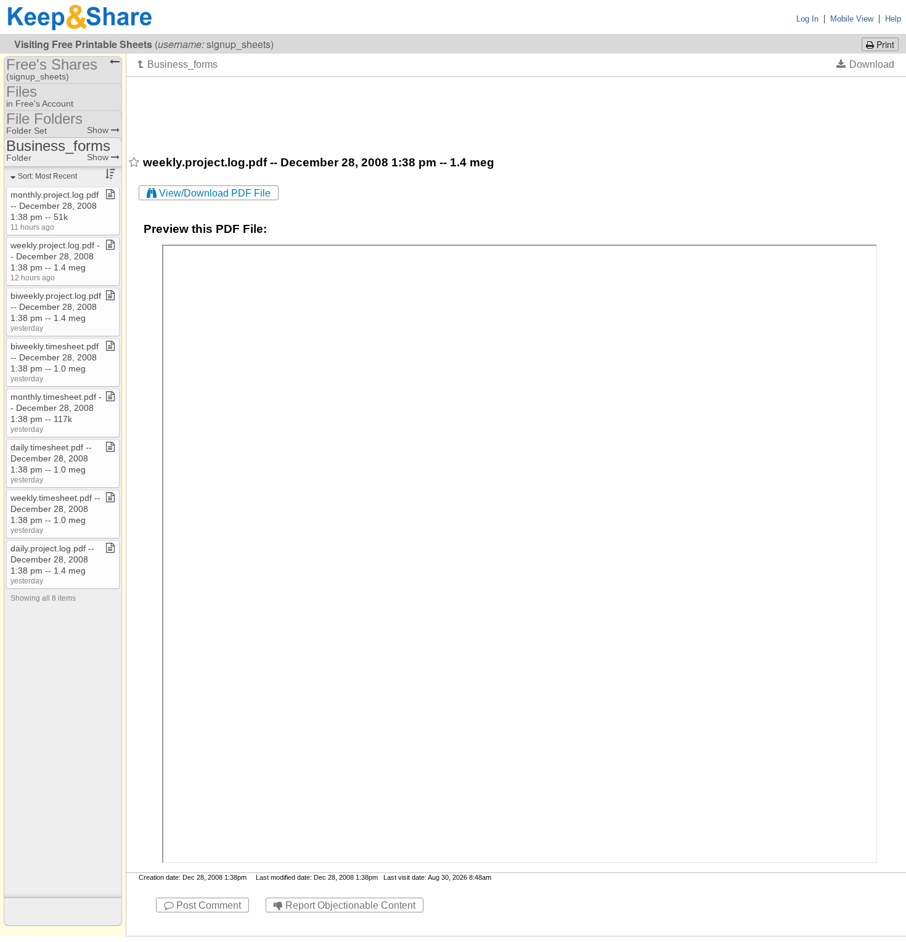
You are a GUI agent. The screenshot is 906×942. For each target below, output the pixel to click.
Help (893, 18)
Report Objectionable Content (349, 905)
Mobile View (851, 18)
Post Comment (207, 905)
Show (99, 130)
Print (884, 44)
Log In (807, 18)
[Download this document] (865, 64)
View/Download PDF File (214, 193)
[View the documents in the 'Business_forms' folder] (178, 64)
